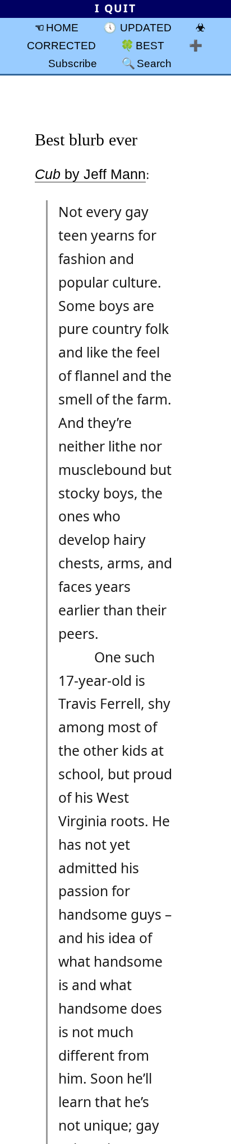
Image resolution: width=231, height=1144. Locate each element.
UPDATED (146, 27)
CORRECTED (61, 45)
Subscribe (72, 63)
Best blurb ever (86, 139)
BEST (150, 45)
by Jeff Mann (90, 174)
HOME (62, 27)
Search (154, 63)
